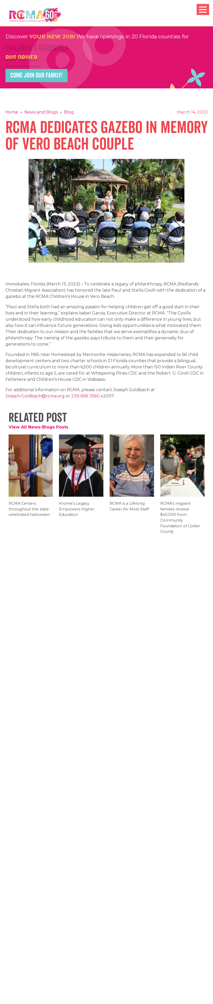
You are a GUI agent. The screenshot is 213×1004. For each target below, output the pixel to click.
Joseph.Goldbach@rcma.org (35, 396)
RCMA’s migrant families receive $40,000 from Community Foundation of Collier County (180, 521)
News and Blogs (41, 112)
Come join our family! (36, 75)
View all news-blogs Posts (38, 427)
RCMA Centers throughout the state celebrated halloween (29, 512)
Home (11, 112)
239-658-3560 (85, 396)
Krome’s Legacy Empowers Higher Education (76, 512)
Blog (69, 112)
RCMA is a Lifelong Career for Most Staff (129, 509)
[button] (203, 9)
